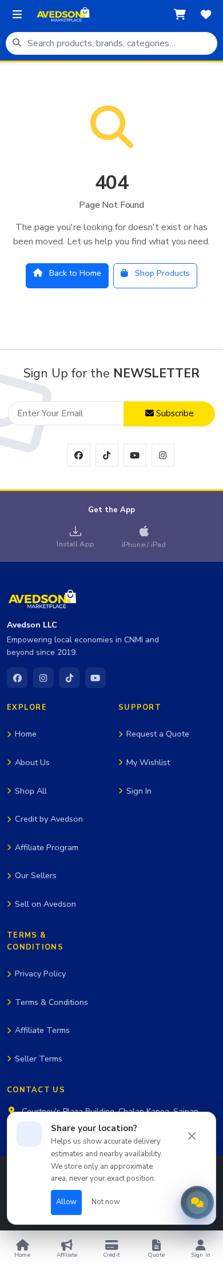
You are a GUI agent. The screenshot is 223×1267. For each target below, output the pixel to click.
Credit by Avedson (49, 818)
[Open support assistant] (197, 1202)
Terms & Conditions (51, 1002)
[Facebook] (17, 677)
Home (26, 733)
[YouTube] (95, 677)
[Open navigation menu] (17, 14)
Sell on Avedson (45, 904)
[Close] (192, 1136)
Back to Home (74, 273)
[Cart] (179, 14)
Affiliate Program (46, 847)
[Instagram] (43, 677)
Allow (66, 1202)
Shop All (31, 791)
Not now (105, 1202)
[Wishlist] (205, 14)
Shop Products (161, 273)
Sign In (139, 791)
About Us (32, 762)
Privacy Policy (40, 973)
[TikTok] (69, 677)
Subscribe (174, 413)
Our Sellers (36, 875)
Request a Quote (157, 733)
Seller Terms (38, 1058)
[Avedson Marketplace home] (63, 15)
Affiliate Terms (42, 1030)
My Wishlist (148, 762)
